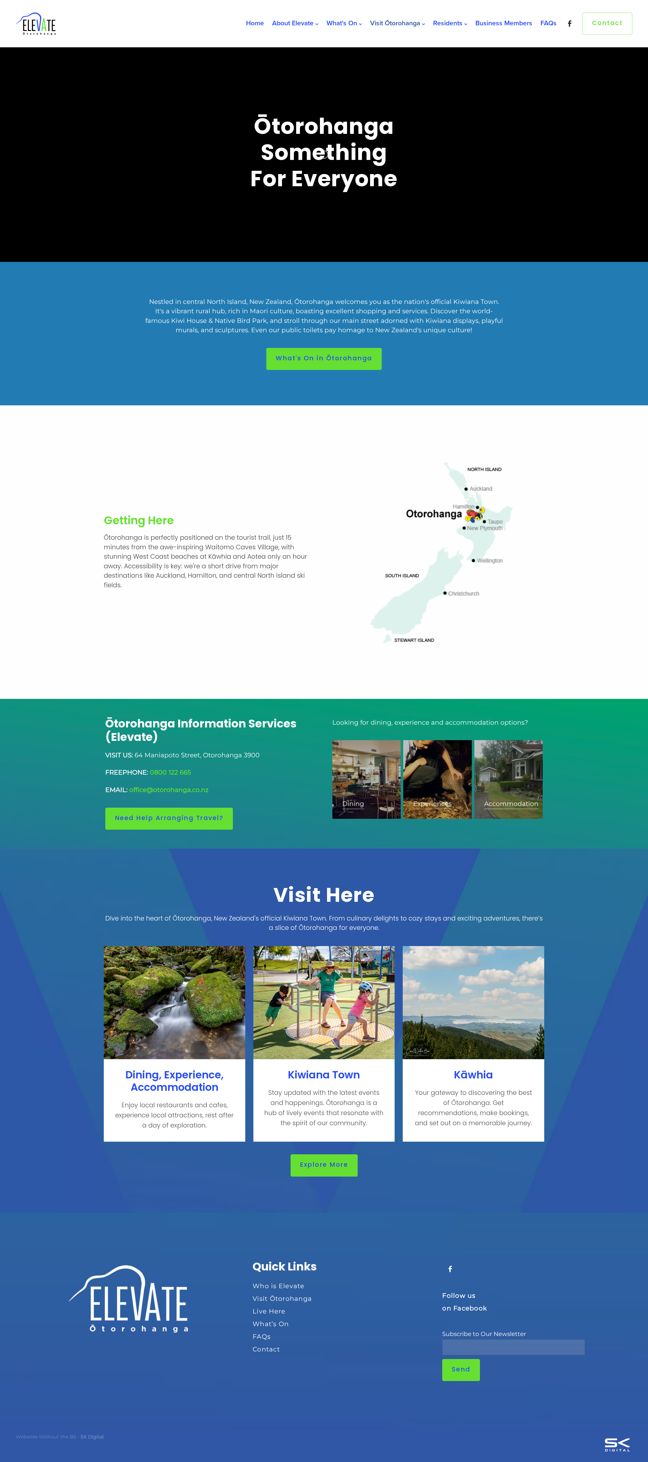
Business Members (503, 23)
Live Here (269, 1311)
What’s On (271, 1324)
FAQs (548, 23)
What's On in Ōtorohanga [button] (324, 358)
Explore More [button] (324, 1165)
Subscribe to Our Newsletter (484, 1334)
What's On (343, 23)
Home (255, 23)
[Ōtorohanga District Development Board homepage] (77, 23)
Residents (448, 23)
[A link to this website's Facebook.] (570, 24)
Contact (607, 23)
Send (461, 1370)
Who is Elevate (279, 1286)
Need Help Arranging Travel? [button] (169, 818)
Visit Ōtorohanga (396, 23)
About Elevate (293, 23)
